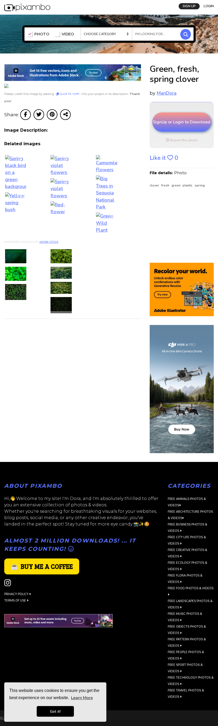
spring (200, 185)
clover (155, 185)
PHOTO (41, 34)
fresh (165, 185)
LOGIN (209, 6)
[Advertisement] (182, 225)
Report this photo (183, 140)
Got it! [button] (55, 711)
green (176, 185)
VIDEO (68, 34)
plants (188, 185)
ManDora (167, 93)
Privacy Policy (16, 594)
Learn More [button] (82, 698)
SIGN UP (189, 6)
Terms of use (15, 601)
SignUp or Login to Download (181, 122)
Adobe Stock (48, 242)
